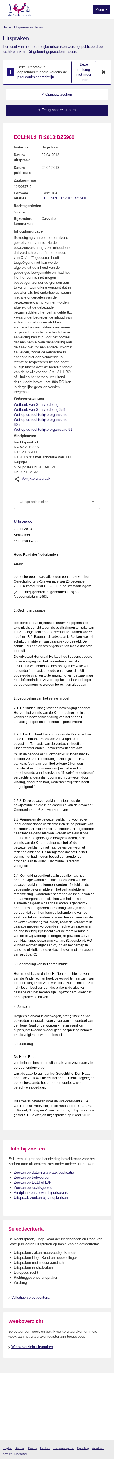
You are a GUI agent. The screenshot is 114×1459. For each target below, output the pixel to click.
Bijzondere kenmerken (23, 221)
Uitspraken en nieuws (28, 27)
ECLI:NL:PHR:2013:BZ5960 (64, 198)
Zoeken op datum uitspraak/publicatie (44, 1172)
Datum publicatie (22, 170)
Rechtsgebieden (27, 206)
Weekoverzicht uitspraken (32, 1347)
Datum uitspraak (22, 157)
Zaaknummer (25, 180)
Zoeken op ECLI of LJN (32, 1182)
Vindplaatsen (25, 436)
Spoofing (83, 1448)
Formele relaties (21, 195)
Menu (100, 10)
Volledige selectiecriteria (30, 1297)
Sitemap (20, 1448)
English (7, 1448)
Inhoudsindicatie (28, 231)
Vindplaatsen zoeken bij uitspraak (41, 1193)
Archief (7, 1453)
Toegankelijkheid (63, 1448)
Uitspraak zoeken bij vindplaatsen (41, 1198)
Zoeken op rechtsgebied (33, 1188)
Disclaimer (20, 1453)
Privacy (32, 1448)
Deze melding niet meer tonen (83, 72)
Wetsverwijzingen (29, 398)
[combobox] (57, 501)
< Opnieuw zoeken (57, 94)
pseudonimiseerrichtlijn (35, 77)
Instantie (21, 147)
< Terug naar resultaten (57, 110)
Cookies (45, 1448)
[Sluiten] (103, 72)
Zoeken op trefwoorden (32, 1177)
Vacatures (98, 1448)
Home (7, 27)
